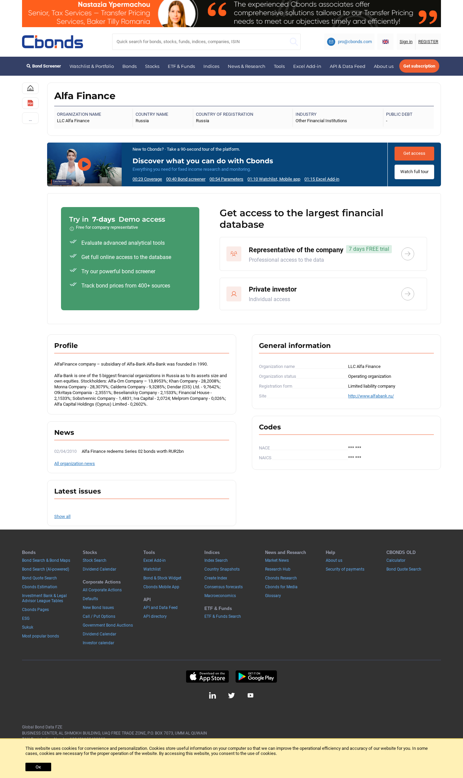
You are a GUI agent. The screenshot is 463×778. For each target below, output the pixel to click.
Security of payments (345, 569)
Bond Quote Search (39, 578)
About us (384, 66)
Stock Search (94, 560)
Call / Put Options (99, 616)
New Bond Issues (98, 607)
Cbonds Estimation (39, 587)
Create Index (215, 578)
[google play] (256, 676)
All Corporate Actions (102, 590)
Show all (62, 516)
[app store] (207, 676)
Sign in (406, 41)
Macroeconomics (220, 595)
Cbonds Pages (35, 609)
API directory (155, 616)
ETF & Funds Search (222, 616)
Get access (414, 153)
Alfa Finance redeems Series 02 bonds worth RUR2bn (133, 451)
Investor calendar (98, 643)
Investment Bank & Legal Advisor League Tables (44, 598)
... (30, 119)
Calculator (395, 560)
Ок (38, 767)
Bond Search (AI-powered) (45, 569)
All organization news (74, 463)
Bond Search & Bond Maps (46, 560)
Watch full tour (414, 171)
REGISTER (428, 41)
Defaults (90, 598)
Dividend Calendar (99, 569)
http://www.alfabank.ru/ (371, 396)
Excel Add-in (307, 66)
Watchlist (152, 569)
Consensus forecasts (223, 587)
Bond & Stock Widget (162, 578)
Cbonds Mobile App (161, 587)
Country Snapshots (222, 569)
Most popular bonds (40, 636)
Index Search (216, 560)
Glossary (273, 595)
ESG (25, 618)
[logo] (52, 42)
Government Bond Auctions (108, 625)
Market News (277, 560)
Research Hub (277, 569)
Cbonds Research (281, 578)
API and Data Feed (160, 607)
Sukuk (27, 627)
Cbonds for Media (281, 587)
